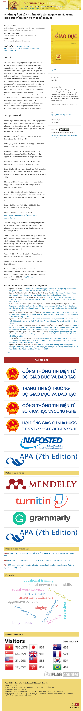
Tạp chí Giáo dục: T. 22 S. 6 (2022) (48, 291)
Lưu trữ (16, 8)
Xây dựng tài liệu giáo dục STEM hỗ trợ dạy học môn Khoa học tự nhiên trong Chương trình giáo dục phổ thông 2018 (43, 313)
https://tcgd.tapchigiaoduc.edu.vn (24, 691)
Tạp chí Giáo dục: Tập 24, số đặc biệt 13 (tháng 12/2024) (52, 330)
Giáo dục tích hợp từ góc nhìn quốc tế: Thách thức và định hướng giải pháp (39, 560)
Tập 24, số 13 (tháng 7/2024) (30, 8)
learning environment (31, 48)
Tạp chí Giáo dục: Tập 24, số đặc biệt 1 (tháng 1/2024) (29, 349)
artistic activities (10, 51)
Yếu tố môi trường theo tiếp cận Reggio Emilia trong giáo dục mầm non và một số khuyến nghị (41, 298)
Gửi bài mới (41, 359)
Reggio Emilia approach (13, 48)
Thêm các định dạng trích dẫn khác (63, 104)
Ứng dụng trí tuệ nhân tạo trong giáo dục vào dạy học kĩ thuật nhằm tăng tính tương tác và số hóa (42, 333)
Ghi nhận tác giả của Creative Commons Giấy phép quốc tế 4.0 (64, 135)
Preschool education (22, 46)
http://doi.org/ (28, 277)
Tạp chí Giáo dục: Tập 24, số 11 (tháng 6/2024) (50, 295)
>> (9, 352)
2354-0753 (13, 685)
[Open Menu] (4, 2)
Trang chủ (7, 8)
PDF (55, 70)
